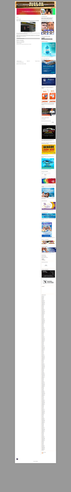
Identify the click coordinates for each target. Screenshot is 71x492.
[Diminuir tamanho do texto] (16, 17)
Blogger (37, 461)
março (42, 345)
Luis (43, 453)
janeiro (42, 301)
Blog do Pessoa (44, 452)
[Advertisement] (23, 474)
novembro (43, 339)
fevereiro (42, 300)
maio (42, 298)
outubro (42, 376)
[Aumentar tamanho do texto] (17, 17)
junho (42, 297)
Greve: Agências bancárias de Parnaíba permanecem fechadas (27, 20)
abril (42, 308)
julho (42, 342)
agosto (42, 305)
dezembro (43, 302)
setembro (43, 304)
